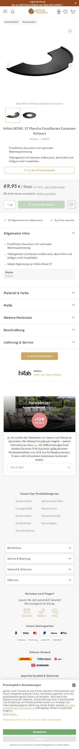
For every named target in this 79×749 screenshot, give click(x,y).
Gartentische (49, 508)
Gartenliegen (49, 523)
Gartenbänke (23, 523)
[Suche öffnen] (12, 11)
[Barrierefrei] (59, 11)
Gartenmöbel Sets (52, 501)
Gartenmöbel (24, 501)
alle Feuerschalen (41, 356)
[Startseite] (38, 11)
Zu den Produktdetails (41, 170)
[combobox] (9, 204)
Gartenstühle (23, 515)
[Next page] (70, 65)
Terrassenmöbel (50, 515)
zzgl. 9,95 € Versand (55, 187)
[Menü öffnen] (5, 11)
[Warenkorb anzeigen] (73, 12)
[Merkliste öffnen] (66, 12)
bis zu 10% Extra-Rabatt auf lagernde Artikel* (37, 4)
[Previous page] (8, 65)
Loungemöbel (24, 508)
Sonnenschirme (25, 530)
